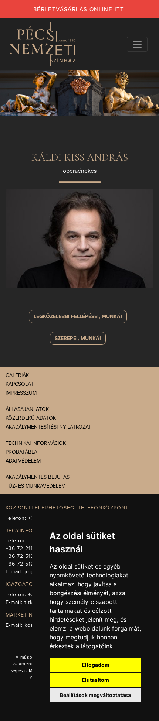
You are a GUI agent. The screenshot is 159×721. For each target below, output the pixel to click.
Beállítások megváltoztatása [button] (95, 695)
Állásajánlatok (27, 409)
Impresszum (21, 393)
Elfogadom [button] (95, 665)
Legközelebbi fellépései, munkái (78, 316)
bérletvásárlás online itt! (79, 9)
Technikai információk (36, 443)
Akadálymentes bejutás (38, 477)
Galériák (17, 375)
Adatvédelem (23, 461)
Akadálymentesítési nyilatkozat (48, 427)
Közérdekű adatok (31, 418)
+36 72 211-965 (25, 548)
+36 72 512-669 (26, 556)
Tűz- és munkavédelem (35, 486)
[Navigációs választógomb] (137, 44)
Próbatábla (21, 452)
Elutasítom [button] (95, 680)
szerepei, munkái (78, 338)
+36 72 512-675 (26, 564)
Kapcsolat (20, 384)
